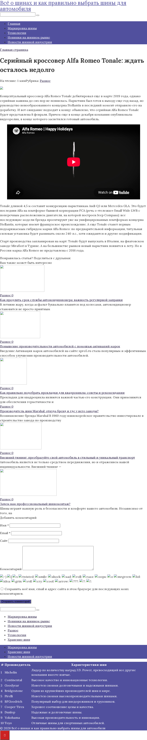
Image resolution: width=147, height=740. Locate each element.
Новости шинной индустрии (30, 42)
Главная (14, 23)
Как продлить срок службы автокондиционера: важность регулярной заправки (61, 300)
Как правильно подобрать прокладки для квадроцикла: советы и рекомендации (62, 393)
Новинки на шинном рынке (29, 37)
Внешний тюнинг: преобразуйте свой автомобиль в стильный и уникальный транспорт (67, 457)
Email (5, 533)
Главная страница (14, 50)
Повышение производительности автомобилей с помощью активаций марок (60, 346)
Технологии (17, 33)
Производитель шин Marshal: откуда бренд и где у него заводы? (49, 411)
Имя (4, 525)
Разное (45, 81)
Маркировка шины (22, 28)
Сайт (3, 541)
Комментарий (11, 569)
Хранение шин (19, 639)
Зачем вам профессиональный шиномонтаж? (35, 504)
